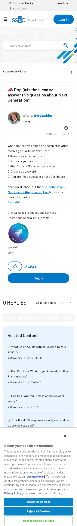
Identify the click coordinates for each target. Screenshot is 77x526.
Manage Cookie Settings (38, 520)
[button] (15, 266)
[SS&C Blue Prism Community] (28, 19)
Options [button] (71, 71)
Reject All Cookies (38, 511)
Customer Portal (22, 3)
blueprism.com (18, 8)
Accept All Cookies (38, 501)
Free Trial (62, 3)
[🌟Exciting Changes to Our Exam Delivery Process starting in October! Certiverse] (63, 303)
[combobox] (38, 45)
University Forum (16, 71)
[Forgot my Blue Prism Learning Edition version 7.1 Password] (70, 303)
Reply (38, 278)
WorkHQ (15, 202)
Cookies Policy (36, 476)
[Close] (65, 436)
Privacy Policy (12, 493)
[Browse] (7, 19)
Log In (64, 19)
